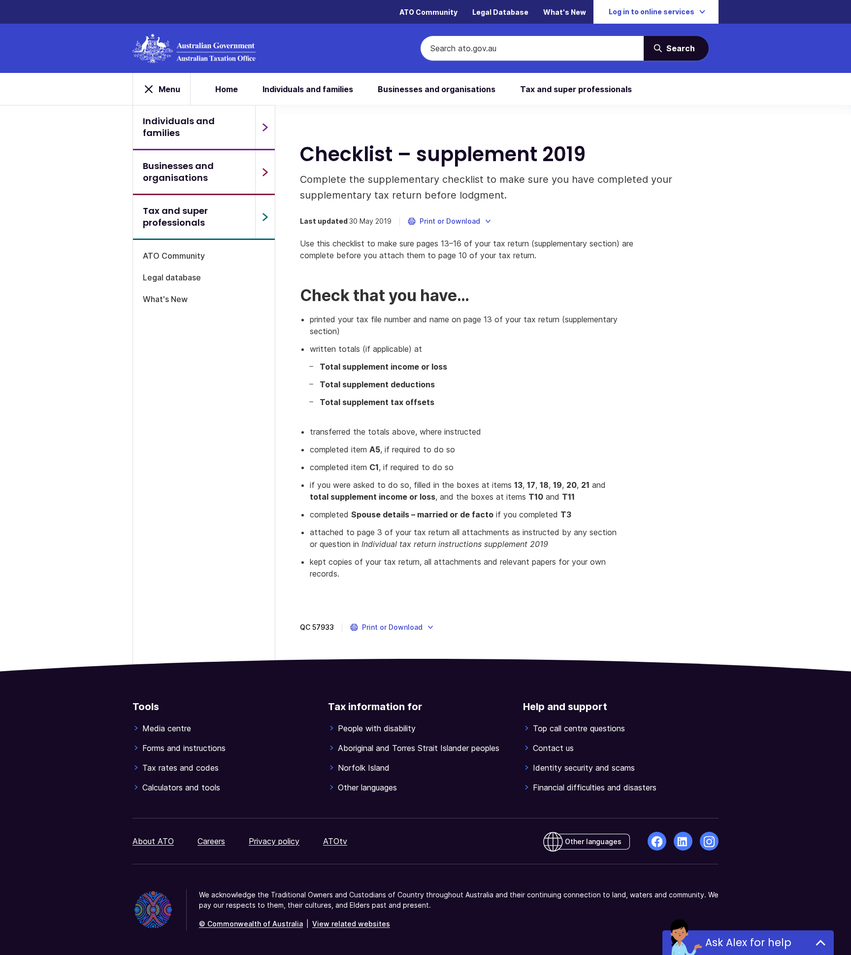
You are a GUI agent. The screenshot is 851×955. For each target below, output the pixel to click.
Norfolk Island (364, 768)
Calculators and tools (181, 787)
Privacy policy (274, 841)
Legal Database (500, 12)
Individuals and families (307, 89)
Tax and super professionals (576, 89)
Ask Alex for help (748, 942)
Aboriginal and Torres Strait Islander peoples (418, 748)
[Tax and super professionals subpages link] (265, 217)
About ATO (153, 841)
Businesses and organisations (436, 89)
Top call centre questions (579, 728)
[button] (450, 221)
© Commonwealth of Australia (251, 924)
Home (226, 89)
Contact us (553, 748)
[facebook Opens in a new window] (657, 841)
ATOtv (335, 841)
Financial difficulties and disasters (594, 787)
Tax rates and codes (180, 768)
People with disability (377, 728)
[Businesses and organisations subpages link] (265, 172)
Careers (211, 841)
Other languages (367, 787)
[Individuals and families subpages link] (265, 127)
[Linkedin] (683, 841)
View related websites (351, 924)
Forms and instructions (184, 748)
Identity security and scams (584, 768)
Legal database (172, 277)
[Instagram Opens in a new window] (709, 841)
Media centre (166, 728)
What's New (564, 12)
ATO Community (428, 12)
